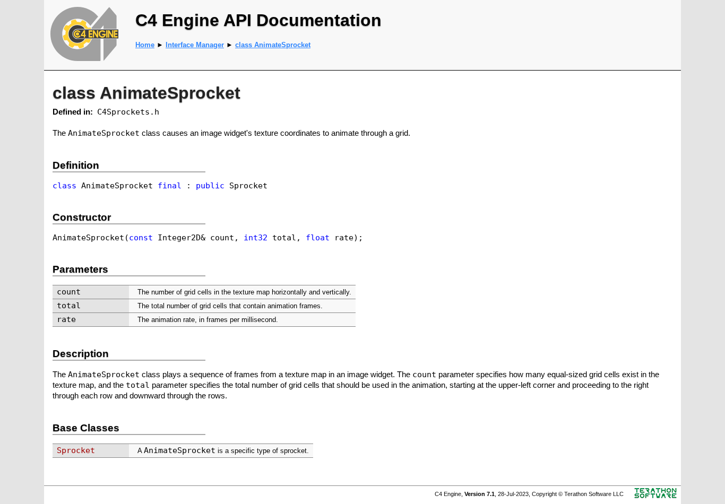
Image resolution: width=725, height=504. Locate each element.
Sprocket (76, 450)
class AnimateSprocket (272, 45)
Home (144, 45)
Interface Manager (195, 45)
